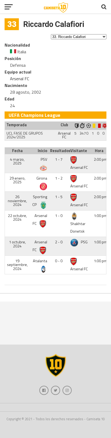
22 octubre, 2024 (17, 217)
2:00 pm (100, 159)
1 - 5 (59, 197)
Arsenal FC (19, 78)
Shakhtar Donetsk (77, 227)
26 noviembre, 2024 (17, 201)
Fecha (17, 151)
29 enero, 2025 (17, 180)
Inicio (42, 151)
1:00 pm (100, 216)
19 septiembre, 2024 (17, 265)
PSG (84, 242)
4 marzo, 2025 (17, 161)
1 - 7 (59, 159)
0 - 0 (59, 261)
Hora (99, 151)
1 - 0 (59, 216)
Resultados (59, 151)
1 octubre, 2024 (17, 244)
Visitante (78, 151)
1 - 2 (59, 178)
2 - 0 (59, 242)
